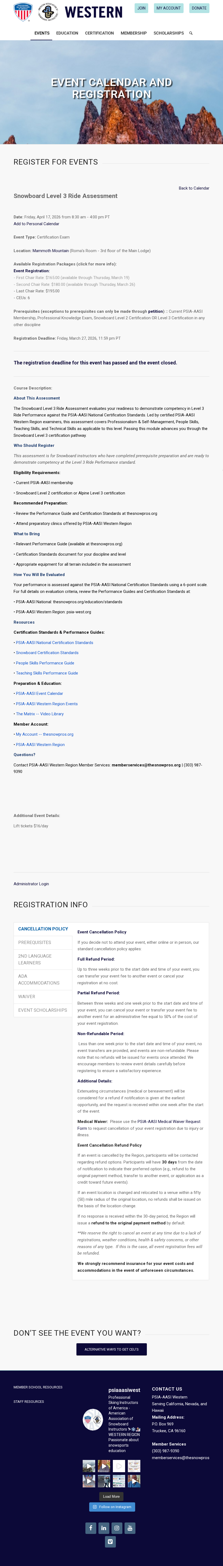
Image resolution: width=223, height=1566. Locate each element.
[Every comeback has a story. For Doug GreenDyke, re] (104, 1466)
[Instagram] (117, 1528)
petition (155, 311)
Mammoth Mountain (51, 250)
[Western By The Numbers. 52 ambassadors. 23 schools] (134, 1466)
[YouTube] (130, 1528)
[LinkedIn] (103, 1528)
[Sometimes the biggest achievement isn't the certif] (89, 1466)
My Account (169, 8)
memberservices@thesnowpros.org (184, 1457)
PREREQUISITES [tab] (34, 942)
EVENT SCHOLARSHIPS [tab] (42, 1010)
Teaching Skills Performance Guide (47, 673)
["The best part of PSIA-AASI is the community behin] (89, 1481)
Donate (199, 8)
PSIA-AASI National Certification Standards (54, 642)
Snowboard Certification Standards (47, 652)
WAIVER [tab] (26, 996)
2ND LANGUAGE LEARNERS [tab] (35, 959)
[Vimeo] (110, 1542)
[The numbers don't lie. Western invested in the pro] (119, 1481)
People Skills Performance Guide (45, 663)
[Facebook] (90, 1528)
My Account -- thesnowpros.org (44, 734)
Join (141, 8)
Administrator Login (31, 883)
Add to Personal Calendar (36, 223)
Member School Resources (38, 1387)
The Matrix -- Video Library (40, 713)
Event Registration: (32, 270)
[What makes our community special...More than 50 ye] (104, 1481)
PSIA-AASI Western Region (40, 744)
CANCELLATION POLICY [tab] (43, 928)
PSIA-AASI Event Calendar (39, 693)
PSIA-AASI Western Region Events (47, 703)
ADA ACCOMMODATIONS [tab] (39, 980)
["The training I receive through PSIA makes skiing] (134, 1481)
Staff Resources (29, 1402)
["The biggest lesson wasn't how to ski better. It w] (119, 1466)
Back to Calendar (194, 188)
